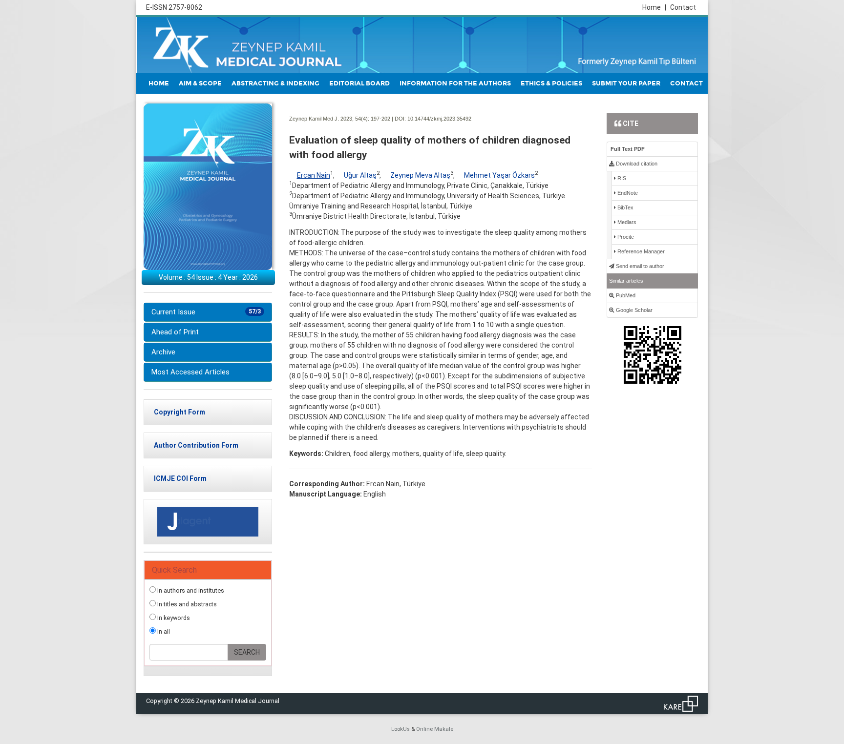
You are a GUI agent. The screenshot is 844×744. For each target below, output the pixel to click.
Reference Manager (640, 251)
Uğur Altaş (360, 175)
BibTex (624, 207)
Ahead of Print (175, 332)
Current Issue (206, 312)
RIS (621, 178)
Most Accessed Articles (190, 372)
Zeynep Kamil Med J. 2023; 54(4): (329, 119)
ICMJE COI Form (180, 478)
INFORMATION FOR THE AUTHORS (455, 83)
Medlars (626, 222)
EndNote (627, 193)
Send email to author (639, 266)
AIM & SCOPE (200, 83)
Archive (163, 352)
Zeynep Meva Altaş (420, 175)
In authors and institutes (190, 590)
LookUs (400, 729)
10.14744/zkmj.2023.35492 (439, 119)
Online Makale (434, 729)
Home (654, 7)
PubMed (624, 295)
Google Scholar (633, 310)
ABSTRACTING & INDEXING (275, 83)
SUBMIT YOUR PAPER (626, 83)
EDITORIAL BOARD (359, 83)
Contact (683, 7)
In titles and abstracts (186, 604)
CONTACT (686, 83)
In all (163, 631)
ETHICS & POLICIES (551, 83)
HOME (158, 83)
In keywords (173, 617)
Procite (625, 237)
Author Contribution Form (196, 445)
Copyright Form (179, 412)
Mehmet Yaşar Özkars (499, 175)
